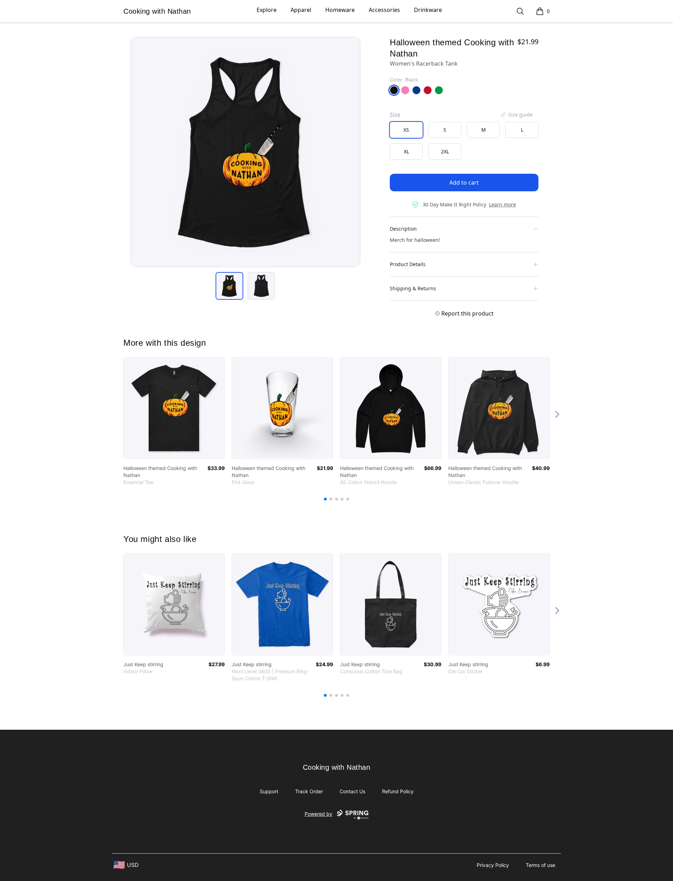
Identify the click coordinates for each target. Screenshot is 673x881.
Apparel (301, 10)
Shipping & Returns (413, 288)
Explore (267, 10)
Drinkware (428, 10)
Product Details (408, 264)
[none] (516, 114)
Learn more (502, 204)
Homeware (340, 10)
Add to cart (464, 182)
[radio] (406, 130)
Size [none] (395, 115)
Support (269, 791)
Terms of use (540, 865)
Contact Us (352, 791)
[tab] (229, 286)
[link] (174, 408)
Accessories (384, 10)
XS (406, 129)
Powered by (318, 814)
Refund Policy (398, 791)
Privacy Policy (493, 865)
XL (406, 151)
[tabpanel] (245, 152)
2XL (445, 151)
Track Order (309, 791)
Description (403, 228)
